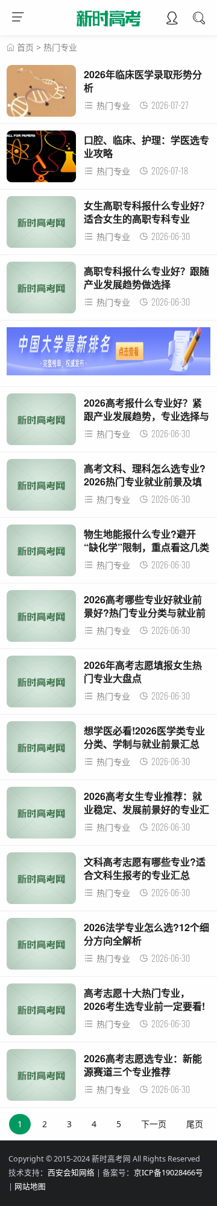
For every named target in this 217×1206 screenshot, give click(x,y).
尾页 (194, 1124)
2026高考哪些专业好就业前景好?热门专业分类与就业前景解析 (145, 612)
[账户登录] (172, 19)
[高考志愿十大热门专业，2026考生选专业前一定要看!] (41, 1012)
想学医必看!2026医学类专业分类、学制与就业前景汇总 (144, 737)
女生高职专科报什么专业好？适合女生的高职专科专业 (146, 212)
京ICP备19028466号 (168, 1173)
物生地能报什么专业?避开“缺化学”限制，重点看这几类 (146, 540)
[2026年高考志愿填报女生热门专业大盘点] (41, 685)
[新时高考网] (109, 28)
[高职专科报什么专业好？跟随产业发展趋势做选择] (41, 291)
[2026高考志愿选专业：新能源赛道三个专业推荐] (41, 1078)
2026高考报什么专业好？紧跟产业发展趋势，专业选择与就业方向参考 (146, 416)
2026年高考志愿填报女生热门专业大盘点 (143, 671)
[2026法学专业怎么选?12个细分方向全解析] (41, 947)
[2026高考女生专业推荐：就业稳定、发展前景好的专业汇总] (41, 816)
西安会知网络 (71, 1173)
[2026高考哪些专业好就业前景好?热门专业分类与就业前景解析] (41, 619)
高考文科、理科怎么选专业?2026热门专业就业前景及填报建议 (145, 481)
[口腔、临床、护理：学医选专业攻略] (41, 160)
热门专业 (60, 47)
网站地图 (30, 1186)
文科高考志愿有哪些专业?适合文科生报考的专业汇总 (145, 868)
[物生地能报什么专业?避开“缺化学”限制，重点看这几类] (41, 554)
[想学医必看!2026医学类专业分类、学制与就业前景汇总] (41, 750)
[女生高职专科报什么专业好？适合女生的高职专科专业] (41, 225)
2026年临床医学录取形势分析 (143, 80)
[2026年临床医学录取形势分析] (41, 94)
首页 (25, 47)
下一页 (153, 1124)
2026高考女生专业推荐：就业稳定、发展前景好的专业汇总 (146, 809)
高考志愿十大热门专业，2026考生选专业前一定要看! (144, 999)
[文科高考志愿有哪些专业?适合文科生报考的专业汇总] (41, 881)
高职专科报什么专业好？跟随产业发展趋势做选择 (146, 277)
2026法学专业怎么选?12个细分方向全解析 (146, 933)
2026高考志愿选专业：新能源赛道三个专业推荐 (143, 1064)
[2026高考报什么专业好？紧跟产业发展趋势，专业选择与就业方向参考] (41, 422)
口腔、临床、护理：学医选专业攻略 (146, 146)
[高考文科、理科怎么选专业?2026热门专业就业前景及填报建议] (41, 488)
